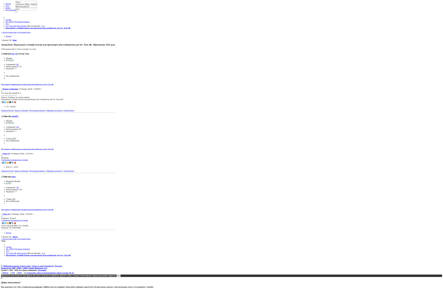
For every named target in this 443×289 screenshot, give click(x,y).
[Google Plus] (15, 102)
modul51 (15, 116)
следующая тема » (24, 32)
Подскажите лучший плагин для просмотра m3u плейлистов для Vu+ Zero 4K (27, 84)
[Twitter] (5, 102)
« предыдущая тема (8, 32)
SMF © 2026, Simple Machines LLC (32, 268)
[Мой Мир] (10, 102)
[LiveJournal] (12, 102)
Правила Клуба (7, 110)
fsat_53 (14, 54)
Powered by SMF (8, 268)
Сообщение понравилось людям (14, 160)
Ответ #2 (6, 214)
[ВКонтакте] (3, 102)
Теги (7, 6)
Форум (8, 4)
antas (14, 177)
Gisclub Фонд (69, 110)
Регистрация (10, 10)
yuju (42, 26)
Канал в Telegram (21, 110)
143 (17, 188)
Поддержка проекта (37, 110)
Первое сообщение (10, 89)
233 (17, 127)
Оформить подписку (54, 110)
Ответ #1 (6, 154)
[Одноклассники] (8, 102)
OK (118, 276)
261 (17, 64)
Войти (8, 8)
